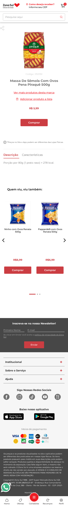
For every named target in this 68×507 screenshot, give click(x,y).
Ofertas (20, 503)
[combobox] (34, 17)
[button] (3, 240)
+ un (34, 132)
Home (7, 503)
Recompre (47, 503)
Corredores (34, 503)
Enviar (34, 344)
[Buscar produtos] (61, 17)
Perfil (61, 503)
